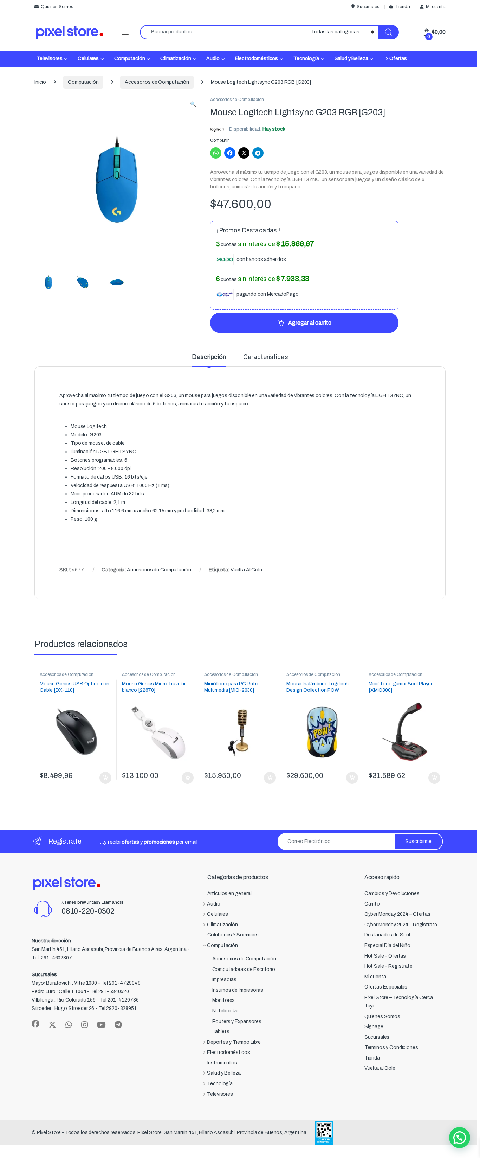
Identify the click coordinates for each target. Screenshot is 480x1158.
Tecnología (306, 58)
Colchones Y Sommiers (233, 935)
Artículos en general (229, 893)
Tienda (402, 6)
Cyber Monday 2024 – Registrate (400, 924)
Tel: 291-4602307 (52, 957)
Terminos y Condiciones (391, 1047)
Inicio (40, 82)
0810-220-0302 (88, 911)
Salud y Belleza (351, 58)
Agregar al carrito (309, 323)
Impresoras (224, 979)
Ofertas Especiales (385, 987)
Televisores (49, 58)
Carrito (372, 904)
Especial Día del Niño (387, 945)
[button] (193, 104)
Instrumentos (222, 1063)
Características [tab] (265, 357)
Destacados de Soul (387, 935)
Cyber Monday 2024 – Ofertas (397, 914)
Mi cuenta (436, 6)
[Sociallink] (35, 1024)
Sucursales (368, 6)
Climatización (175, 58)
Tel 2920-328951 (117, 1008)
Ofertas (398, 58)
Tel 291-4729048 (121, 983)
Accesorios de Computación (157, 82)
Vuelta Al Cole (246, 569)
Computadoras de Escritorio (243, 969)
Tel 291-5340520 (109, 991)
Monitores (223, 1000)
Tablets (220, 1031)
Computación (129, 58)
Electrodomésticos (256, 58)
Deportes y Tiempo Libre (234, 1042)
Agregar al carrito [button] (102, 778)
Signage (373, 1026)
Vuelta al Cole (379, 1068)
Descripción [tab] (209, 357)
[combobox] (223, 32)
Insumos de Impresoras (237, 990)
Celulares (88, 58)
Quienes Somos (57, 6)
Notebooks (225, 1010)
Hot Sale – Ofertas (385, 956)
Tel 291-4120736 (119, 1000)
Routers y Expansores (236, 1021)
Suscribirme (418, 841)
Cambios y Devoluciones (392, 893)
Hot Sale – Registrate (388, 966)
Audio (212, 58)
